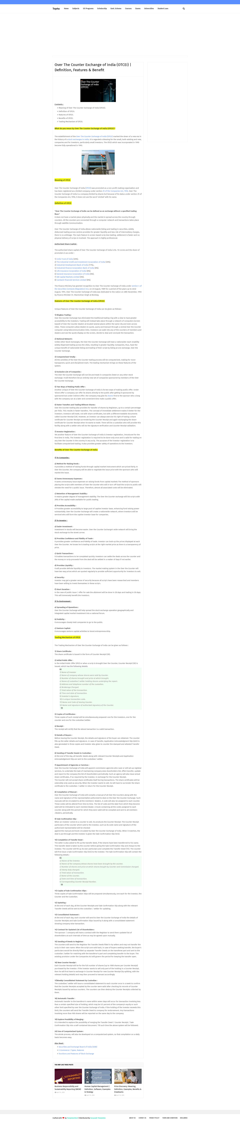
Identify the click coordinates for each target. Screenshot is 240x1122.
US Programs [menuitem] (88, 8)
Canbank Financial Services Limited (71, 280)
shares (110, 396)
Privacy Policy (154, 1118)
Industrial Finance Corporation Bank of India (75, 268)
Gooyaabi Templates (98, 1118)
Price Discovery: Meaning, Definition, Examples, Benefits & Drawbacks (127, 1089)
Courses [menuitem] (128, 8)
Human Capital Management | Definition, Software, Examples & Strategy (97, 1089)
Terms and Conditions (170, 1118)
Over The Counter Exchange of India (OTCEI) (94, 136)
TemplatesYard (72, 1118)
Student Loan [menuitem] (163, 8)
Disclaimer (183, 1118)
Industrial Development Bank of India (72, 265)
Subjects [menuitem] (75, 8)
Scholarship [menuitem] (102, 8)
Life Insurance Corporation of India (71, 271)
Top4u (56, 8)
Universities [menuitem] (149, 8)
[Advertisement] (120, 34)
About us (132, 1118)
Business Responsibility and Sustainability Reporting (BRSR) (68, 1087)
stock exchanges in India (78, 139)
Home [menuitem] (66, 8)
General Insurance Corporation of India (73, 274)
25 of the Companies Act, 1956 (115, 191)
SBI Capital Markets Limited (68, 277)
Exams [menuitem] (137, 8)
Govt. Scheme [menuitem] (115, 8)
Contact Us (142, 1118)
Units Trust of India (65, 259)
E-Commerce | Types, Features (71, 1050)
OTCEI (88, 188)
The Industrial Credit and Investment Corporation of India (81, 262)
